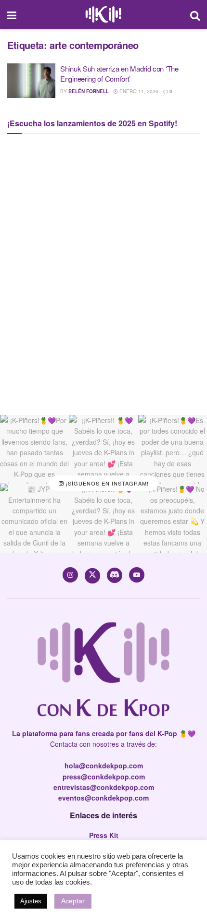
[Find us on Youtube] (136, 575)
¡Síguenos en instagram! (106, 483)
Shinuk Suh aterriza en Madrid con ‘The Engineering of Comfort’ (119, 73)
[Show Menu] (11, 14)
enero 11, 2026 (138, 91)
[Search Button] (195, 14)
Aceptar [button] (73, 901)
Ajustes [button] (30, 901)
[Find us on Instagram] (70, 575)
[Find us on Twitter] (92, 575)
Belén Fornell (88, 91)
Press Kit (103, 835)
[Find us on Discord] (114, 575)
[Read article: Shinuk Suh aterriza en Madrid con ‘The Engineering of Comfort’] (31, 80)
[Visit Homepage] (103, 14)
